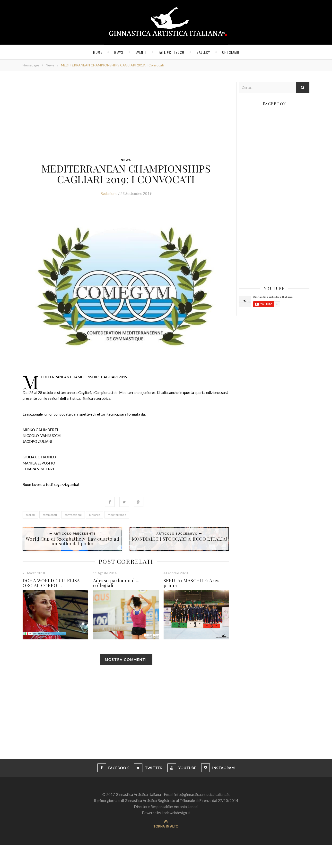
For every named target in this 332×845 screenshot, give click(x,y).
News (118, 52)
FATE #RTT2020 (171, 52)
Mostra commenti (126, 659)
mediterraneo (117, 515)
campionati (50, 515)
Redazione (108, 193)
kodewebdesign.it (176, 812)
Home (97, 52)
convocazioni (73, 515)
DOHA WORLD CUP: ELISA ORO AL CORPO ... (51, 582)
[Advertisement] (126, 116)
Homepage (31, 65)
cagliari (30, 515)
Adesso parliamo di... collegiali (116, 582)
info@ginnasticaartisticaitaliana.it (202, 794)
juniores (94, 515)
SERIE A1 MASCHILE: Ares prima (192, 582)
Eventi (141, 52)
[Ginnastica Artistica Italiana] (166, 22)
